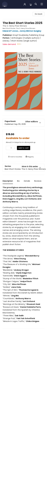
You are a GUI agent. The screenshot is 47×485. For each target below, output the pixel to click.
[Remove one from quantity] (7, 148)
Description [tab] (8, 181)
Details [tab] (27, 181)
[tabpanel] (23, 257)
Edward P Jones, (11, 31)
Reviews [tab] (37, 181)
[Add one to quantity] (14, 148)
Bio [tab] (18, 181)
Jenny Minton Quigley (30, 31)
